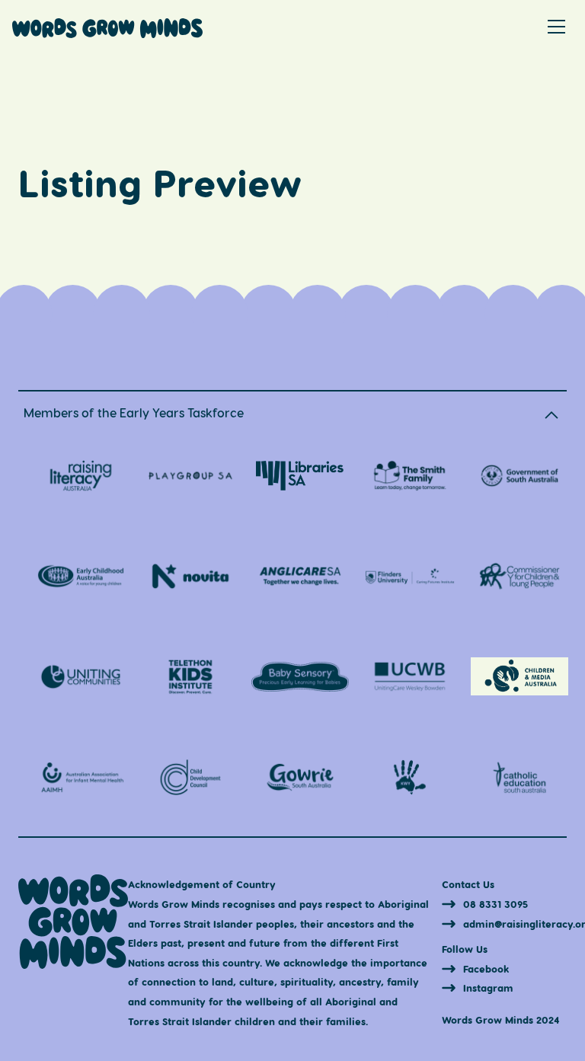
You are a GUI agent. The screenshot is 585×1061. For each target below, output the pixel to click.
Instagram (488, 987)
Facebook (486, 968)
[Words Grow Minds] (107, 33)
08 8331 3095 (495, 903)
